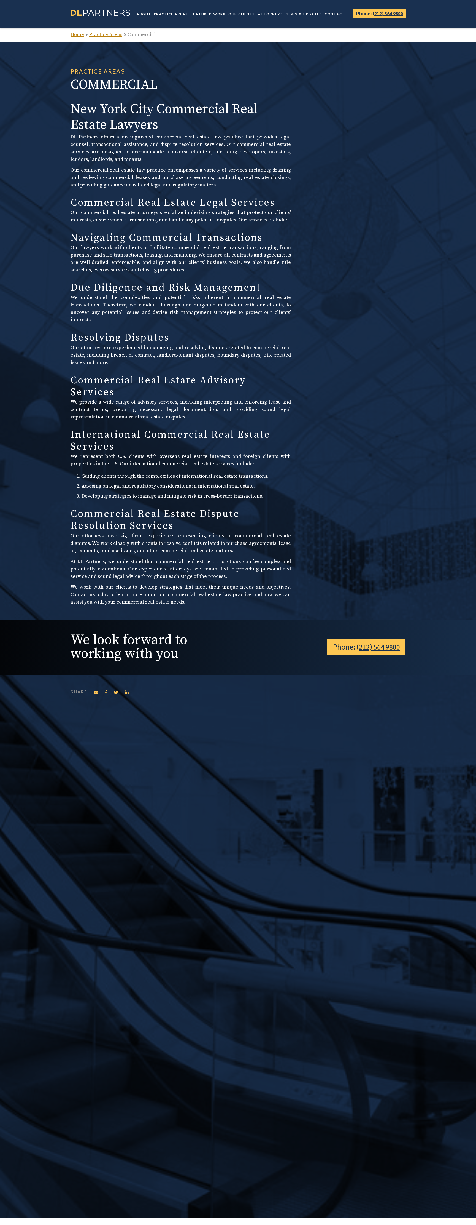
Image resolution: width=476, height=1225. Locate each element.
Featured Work (208, 15)
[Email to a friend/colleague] (96, 692)
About (144, 15)
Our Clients (241, 15)
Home (77, 34)
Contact (335, 15)
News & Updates (304, 15)
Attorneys (270, 15)
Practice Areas (171, 15)
